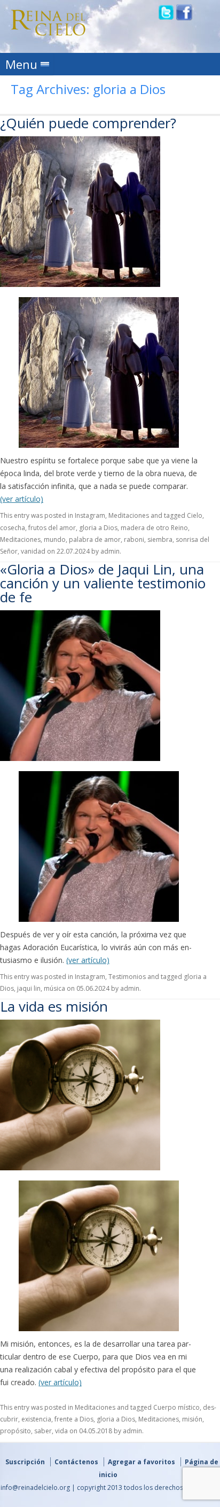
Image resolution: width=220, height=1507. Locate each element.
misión (192, 1419)
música (54, 988)
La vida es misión (54, 1006)
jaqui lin (29, 988)
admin (110, 551)
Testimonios (127, 976)
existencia (36, 1419)
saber (43, 1430)
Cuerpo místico (176, 1407)
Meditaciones (128, 515)
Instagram (90, 515)
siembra (159, 539)
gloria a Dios (98, 527)
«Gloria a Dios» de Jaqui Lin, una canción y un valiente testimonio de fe (103, 583)
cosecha (12, 527)
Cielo (194, 515)
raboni (134, 539)
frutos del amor (52, 527)
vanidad (33, 551)
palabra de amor (95, 539)
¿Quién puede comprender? (88, 123)
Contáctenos (76, 1461)
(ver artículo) (21, 499)
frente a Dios (73, 1419)
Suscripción (25, 1461)
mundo (55, 539)
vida (61, 1430)
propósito (15, 1430)
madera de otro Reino (154, 527)
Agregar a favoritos (141, 1461)
